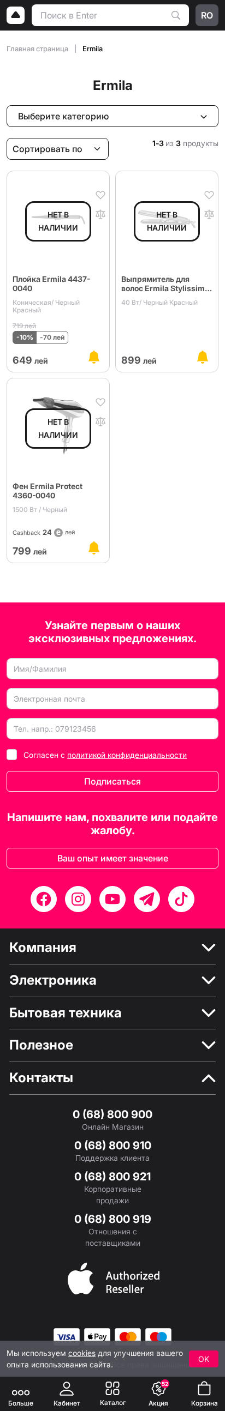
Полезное (41, 1045)
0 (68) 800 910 (112, 1145)
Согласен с (105, 754)
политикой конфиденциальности (127, 754)
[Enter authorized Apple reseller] (113, 1277)
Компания (42, 947)
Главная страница (38, 48)
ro (207, 15)
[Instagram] (78, 899)
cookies (82, 1353)
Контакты (41, 1078)
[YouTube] (112, 899)
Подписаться (112, 781)
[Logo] (16, 15)
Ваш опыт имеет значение (112, 858)
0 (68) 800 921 (112, 1176)
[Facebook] (44, 899)
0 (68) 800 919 (112, 1219)
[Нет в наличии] (94, 357)
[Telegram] (147, 899)
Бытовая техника (65, 1013)
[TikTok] (181, 899)
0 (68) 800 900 (112, 1114)
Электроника (53, 980)
